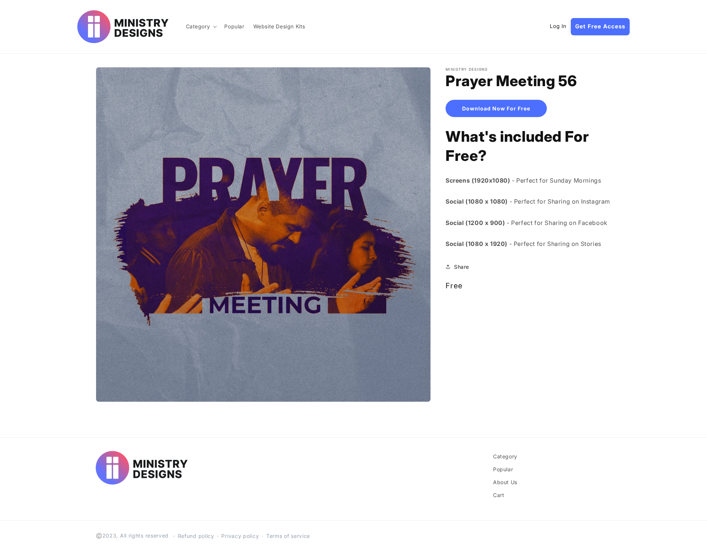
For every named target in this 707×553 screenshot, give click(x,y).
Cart (498, 495)
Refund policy (196, 536)
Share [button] (461, 266)
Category (505, 456)
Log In (558, 26)
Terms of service (288, 536)
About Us (505, 482)
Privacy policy (240, 536)
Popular (503, 469)
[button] (201, 26)
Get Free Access (600, 26)
